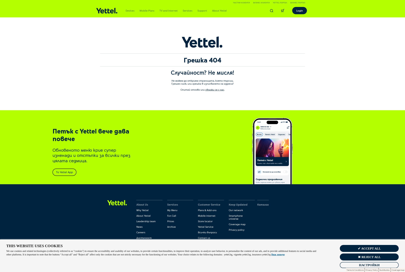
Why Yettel (142, 210)
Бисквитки (385, 270)
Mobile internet (206, 215)
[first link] (117, 202)
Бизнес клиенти (261, 2)
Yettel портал (280, 2)
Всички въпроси (207, 232)
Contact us (204, 237)
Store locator (205, 221)
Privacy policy (236, 229)
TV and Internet (168, 10)
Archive (171, 226)
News (139, 226)
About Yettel (219, 10)
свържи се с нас (214, 89)
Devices (130, 10)
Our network (236, 210)
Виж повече (278, 254)
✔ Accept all (369, 248)
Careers (140, 232)
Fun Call (171, 215)
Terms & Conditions (355, 270)
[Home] (106, 11)
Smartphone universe (236, 217)
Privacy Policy (371, 270)
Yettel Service (205, 226)
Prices (170, 221)
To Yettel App (64, 172)
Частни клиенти (241, 2)
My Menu (172, 210)
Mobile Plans (147, 10)
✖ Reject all (369, 257)
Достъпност (144, 237)
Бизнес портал (297, 2)
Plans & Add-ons (207, 210)
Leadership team (146, 221)
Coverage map (237, 224)
